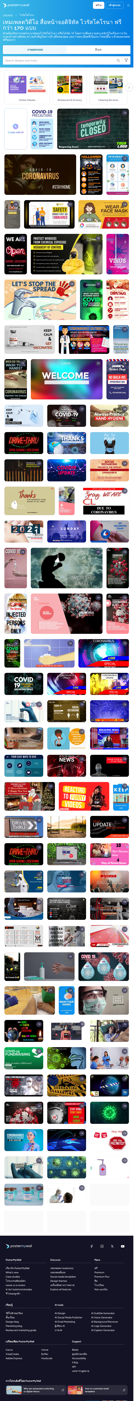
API (74, 1366)
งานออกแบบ (35, 49)
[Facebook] (91, 1246)
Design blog (12, 1321)
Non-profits (100, 1289)
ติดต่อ (75, 1349)
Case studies (13, 1276)
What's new (12, 1272)
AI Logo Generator (101, 1326)
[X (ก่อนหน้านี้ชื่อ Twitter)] (112, 1246)
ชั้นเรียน (10, 1317)
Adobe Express (14, 1358)
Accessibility (79, 1358)
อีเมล (98, 49)
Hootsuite (46, 1358)
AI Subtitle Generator (103, 1313)
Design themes (58, 1280)
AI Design (60, 1313)
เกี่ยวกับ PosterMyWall (17, 1268)
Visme (44, 1349)
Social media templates (63, 1276)
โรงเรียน (99, 1285)
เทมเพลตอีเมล (58, 1272)
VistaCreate (12, 1354)
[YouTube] (122, 1246)
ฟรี (96, 1268)
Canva (9, 1349)
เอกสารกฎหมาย (80, 1371)
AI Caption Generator (103, 1330)
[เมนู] (128, 5)
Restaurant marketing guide (21, 1330)
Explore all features (60, 1289)
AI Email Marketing (65, 1321)
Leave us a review (15, 1285)
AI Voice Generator (101, 1317)
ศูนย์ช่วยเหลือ (79, 1354)
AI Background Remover (104, 1321)
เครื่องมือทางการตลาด (62, 1285)
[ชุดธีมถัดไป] (129, 87)
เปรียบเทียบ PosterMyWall (20, 1341)
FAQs (75, 1362)
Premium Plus (101, 1276)
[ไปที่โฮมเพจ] (14, 5)
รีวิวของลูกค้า (13, 1293)
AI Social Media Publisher (68, 1317)
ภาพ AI (58, 1330)
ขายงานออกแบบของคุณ (19, 1289)
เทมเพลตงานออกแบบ (61, 1268)
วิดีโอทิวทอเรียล (14, 1313)
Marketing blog (14, 1326)
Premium (99, 1272)
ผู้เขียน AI (60, 1326)
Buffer (44, 1354)
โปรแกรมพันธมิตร (16, 1280)
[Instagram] (102, 1246)
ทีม (96, 1280)
